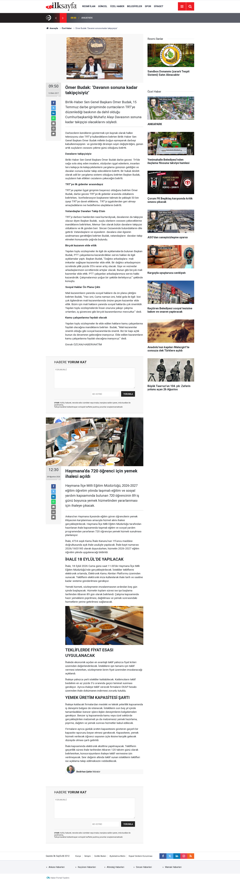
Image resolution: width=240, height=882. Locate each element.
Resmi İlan (88, 6)
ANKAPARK (87, 18)
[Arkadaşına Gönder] (53, 123)
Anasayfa (53, 28)
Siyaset (158, 6)
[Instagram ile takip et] (183, 856)
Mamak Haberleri (173, 867)
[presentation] (55, 18)
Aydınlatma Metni (117, 856)
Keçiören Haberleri (87, 867)
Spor (148, 6)
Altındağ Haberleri (115, 867)
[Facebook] (53, 103)
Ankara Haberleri (57, 867)
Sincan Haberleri (144, 867)
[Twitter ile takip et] (169, 856)
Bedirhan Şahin (84, 771)
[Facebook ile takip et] (162, 856)
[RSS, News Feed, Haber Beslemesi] (190, 856)
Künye (78, 856)
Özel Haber (117, 6)
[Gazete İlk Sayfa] (61, 6)
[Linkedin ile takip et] (176, 856)
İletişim (87, 856)
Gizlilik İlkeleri (100, 856)
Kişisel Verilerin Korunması (140, 856)
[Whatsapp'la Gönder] (53, 118)
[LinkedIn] (53, 113)
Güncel (102, 6)
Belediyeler (134, 6)
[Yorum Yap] (53, 133)
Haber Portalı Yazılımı (60, 878)
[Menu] (181, 6)
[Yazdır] (53, 128)
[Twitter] (53, 108)
